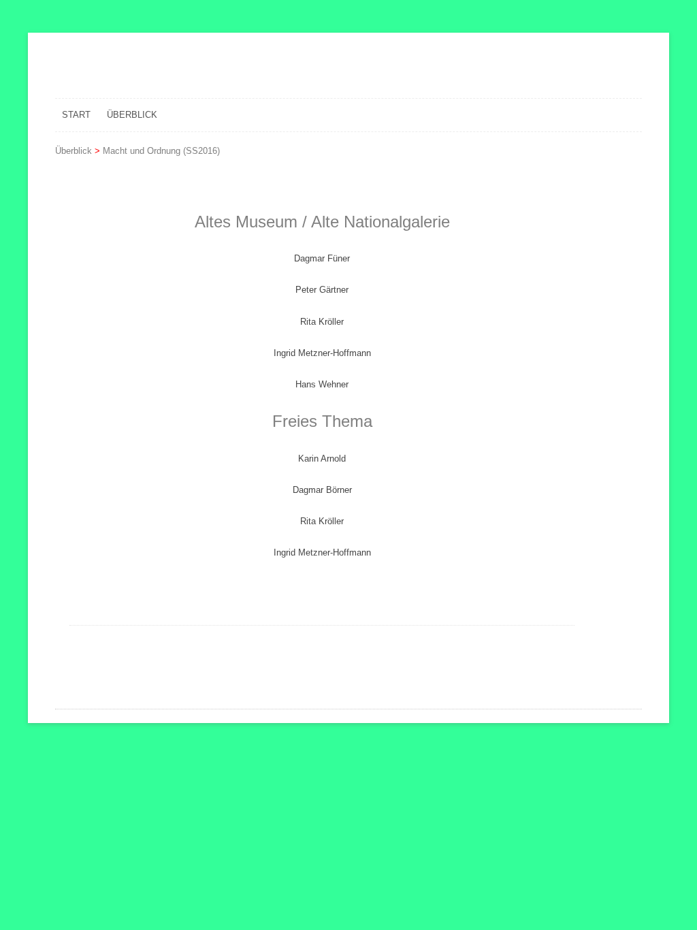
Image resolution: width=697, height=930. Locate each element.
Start (76, 115)
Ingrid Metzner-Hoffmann (322, 353)
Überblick (132, 115)
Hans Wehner (321, 384)
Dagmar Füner (322, 258)
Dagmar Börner (322, 490)
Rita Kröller (322, 322)
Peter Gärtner (321, 290)
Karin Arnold (322, 458)
